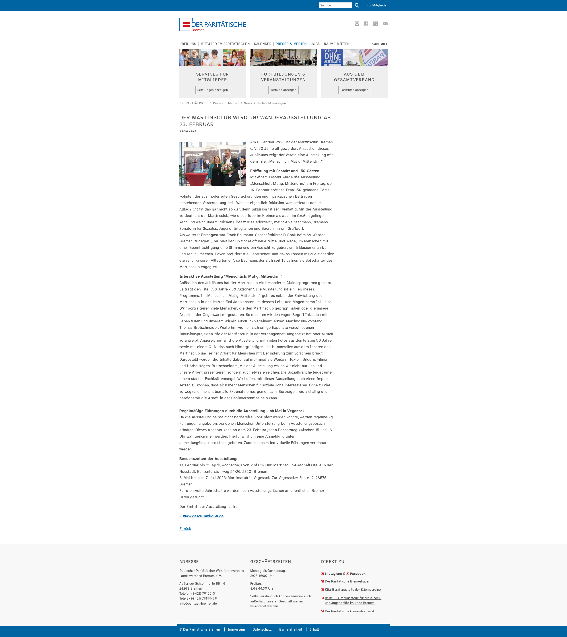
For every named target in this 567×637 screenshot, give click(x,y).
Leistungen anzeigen (212, 90)
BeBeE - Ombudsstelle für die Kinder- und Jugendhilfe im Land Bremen (353, 600)
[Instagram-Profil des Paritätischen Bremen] (356, 24)
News (248, 103)
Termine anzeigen (283, 90)
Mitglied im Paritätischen (225, 44)
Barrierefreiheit (290, 629)
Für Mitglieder (377, 5)
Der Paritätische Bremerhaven (347, 581)
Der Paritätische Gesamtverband (349, 611)
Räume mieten (337, 44)
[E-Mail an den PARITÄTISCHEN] (384, 24)
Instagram (333, 574)
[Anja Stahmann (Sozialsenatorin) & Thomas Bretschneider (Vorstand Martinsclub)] (212, 182)
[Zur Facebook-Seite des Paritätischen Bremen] (365, 24)
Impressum (236, 629)
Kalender (263, 44)
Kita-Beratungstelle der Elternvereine (353, 590)
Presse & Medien (291, 44)
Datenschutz (262, 629)
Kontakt (380, 44)
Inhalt (314, 629)
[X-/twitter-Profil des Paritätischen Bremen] (375, 24)
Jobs (315, 44)
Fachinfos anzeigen (354, 90)
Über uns (187, 44)
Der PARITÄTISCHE (194, 103)
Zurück (185, 528)
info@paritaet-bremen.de (198, 604)
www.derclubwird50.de (203, 516)
